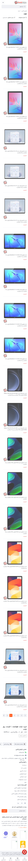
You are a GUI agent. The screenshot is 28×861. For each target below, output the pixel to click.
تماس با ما (23, 768)
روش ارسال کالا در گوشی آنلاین (18, 794)
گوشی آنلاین (24, 11)
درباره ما (24, 765)
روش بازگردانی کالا (22, 796)
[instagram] (25, 803)
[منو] (3, 2)
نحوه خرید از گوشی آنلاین (20, 788)
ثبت (4, 811)
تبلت (19, 11)
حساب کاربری (23, 771)
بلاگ (25, 782)
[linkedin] (18, 803)
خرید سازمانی (23, 777)
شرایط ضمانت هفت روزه (20, 791)
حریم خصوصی (23, 774)
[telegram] (21, 803)
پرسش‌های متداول (21, 799)
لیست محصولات (22, 779)
